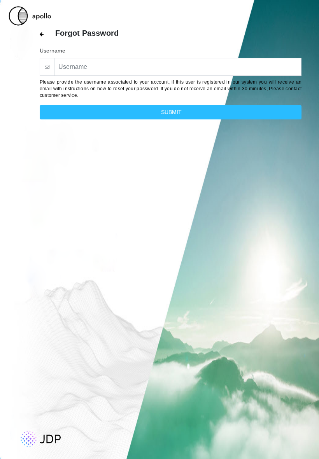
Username (52, 50)
